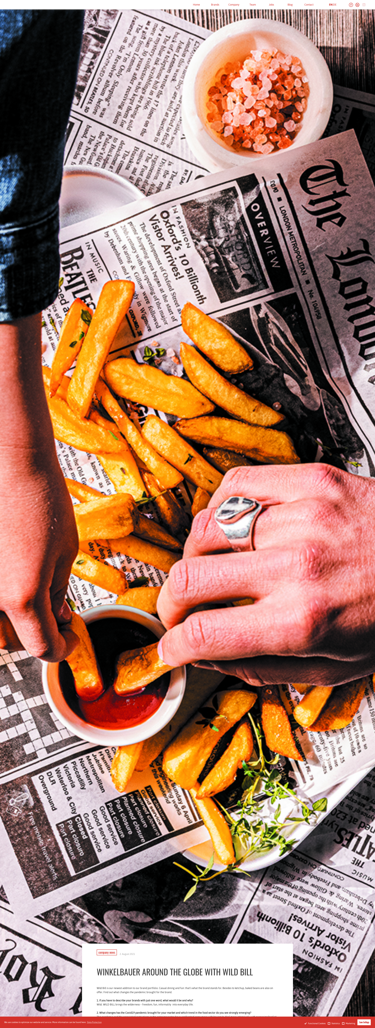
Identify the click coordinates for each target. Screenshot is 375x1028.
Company (233, 4)
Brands (215, 4)
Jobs (271, 4)
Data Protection (94, 1022)
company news (106, 952)
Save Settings (364, 1022)
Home (196, 4)
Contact (308, 4)
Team (252, 4)
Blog (290, 4)
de (334, 4)
